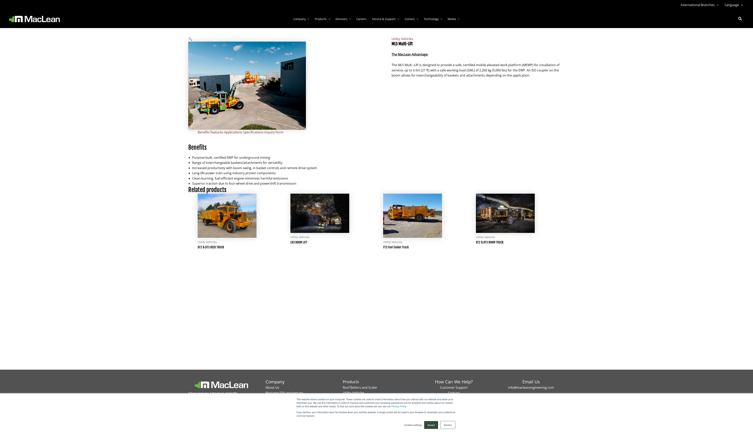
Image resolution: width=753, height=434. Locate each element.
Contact (410, 19)
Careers (361, 19)
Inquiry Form (273, 132)
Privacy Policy (398, 406)
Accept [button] (431, 425)
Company (299, 19)
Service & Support (384, 19)
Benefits (204, 132)
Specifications (253, 132)
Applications (233, 132)
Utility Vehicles (402, 39)
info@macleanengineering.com (531, 387)
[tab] (204, 132)
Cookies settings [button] (413, 425)
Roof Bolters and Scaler (360, 387)
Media (452, 19)
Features (216, 132)
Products (320, 19)
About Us (272, 387)
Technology (431, 19)
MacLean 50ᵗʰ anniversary (284, 393)
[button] (717, 5)
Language (732, 5)
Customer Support (454, 387)
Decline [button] (448, 425)
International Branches (698, 5)
